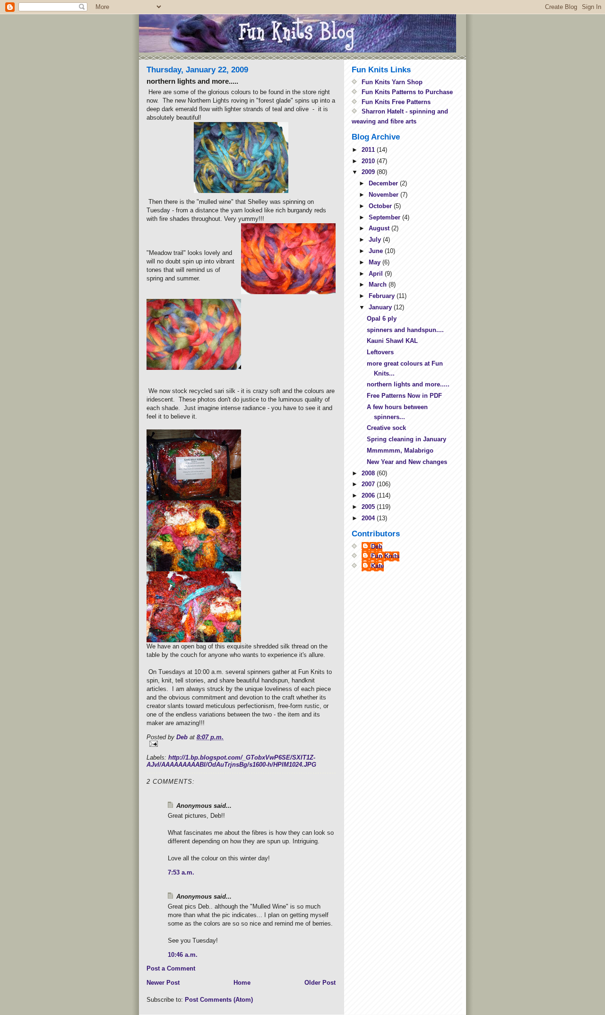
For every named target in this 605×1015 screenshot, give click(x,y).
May (375, 262)
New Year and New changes (407, 461)
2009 (369, 171)
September (385, 217)
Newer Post (163, 982)
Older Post (320, 982)
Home (242, 982)
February (383, 295)
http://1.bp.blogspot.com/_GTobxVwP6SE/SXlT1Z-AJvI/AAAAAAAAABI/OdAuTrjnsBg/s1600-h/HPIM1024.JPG (231, 761)
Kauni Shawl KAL (392, 340)
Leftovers (380, 352)
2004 (369, 518)
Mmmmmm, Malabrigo (400, 450)
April (377, 273)
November (384, 194)
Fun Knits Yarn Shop (392, 82)
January (381, 307)
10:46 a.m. (183, 954)
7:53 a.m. (181, 872)
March (379, 284)
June (377, 250)
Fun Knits (385, 556)
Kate (377, 565)
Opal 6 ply (382, 318)
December (384, 183)
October (381, 206)
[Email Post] (241, 744)
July (376, 239)
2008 (369, 473)
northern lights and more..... (408, 384)
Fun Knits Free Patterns (396, 101)
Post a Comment (171, 968)
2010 (369, 161)
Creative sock (386, 427)
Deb (376, 546)
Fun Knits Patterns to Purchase (407, 92)
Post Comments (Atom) (219, 999)
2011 (369, 149)
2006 (369, 495)
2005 (369, 506)
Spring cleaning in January (406, 439)
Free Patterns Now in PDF (404, 395)
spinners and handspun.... (405, 329)
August (380, 228)
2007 (369, 484)
